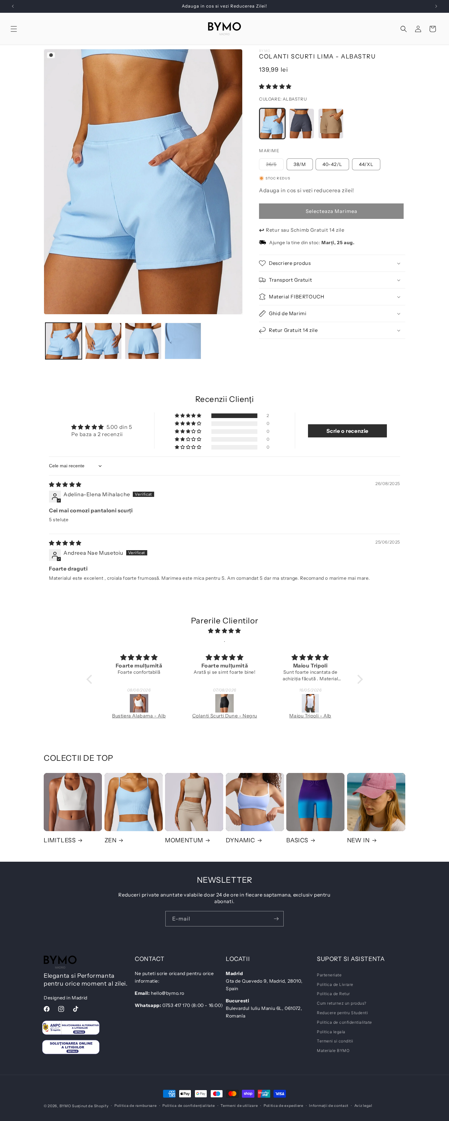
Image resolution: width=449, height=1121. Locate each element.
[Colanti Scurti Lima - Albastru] (272, 123)
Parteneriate (329, 974)
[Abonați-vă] (276, 918)
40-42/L (332, 164)
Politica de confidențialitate (188, 1105)
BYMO (65, 1106)
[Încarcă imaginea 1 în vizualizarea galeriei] (63, 341)
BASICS (297, 840)
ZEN (111, 840)
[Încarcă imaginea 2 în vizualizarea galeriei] (103, 341)
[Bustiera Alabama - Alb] (101, 703)
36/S (275, 165)
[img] (65, 484)
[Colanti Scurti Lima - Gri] (301, 123)
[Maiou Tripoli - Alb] (272, 703)
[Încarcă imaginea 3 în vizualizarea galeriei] (143, 341)
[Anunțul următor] (436, 6)
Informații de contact (328, 1105)
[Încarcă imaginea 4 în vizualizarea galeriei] (183, 341)
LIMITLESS (60, 840)
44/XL (366, 164)
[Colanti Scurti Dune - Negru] (187, 703)
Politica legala (331, 1031)
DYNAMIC (240, 840)
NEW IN (358, 840)
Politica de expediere (283, 1105)
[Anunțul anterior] (13, 6)
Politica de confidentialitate (344, 1022)
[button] (14, 29)
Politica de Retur (333, 993)
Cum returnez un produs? (341, 1003)
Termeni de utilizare (239, 1105)
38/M (300, 164)
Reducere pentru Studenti (342, 1012)
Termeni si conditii (335, 1041)
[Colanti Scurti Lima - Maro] (331, 123)
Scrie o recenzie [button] (347, 431)
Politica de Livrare (335, 984)
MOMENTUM (184, 840)
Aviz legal (363, 1105)
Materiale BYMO (333, 1050)
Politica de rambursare (135, 1105)
